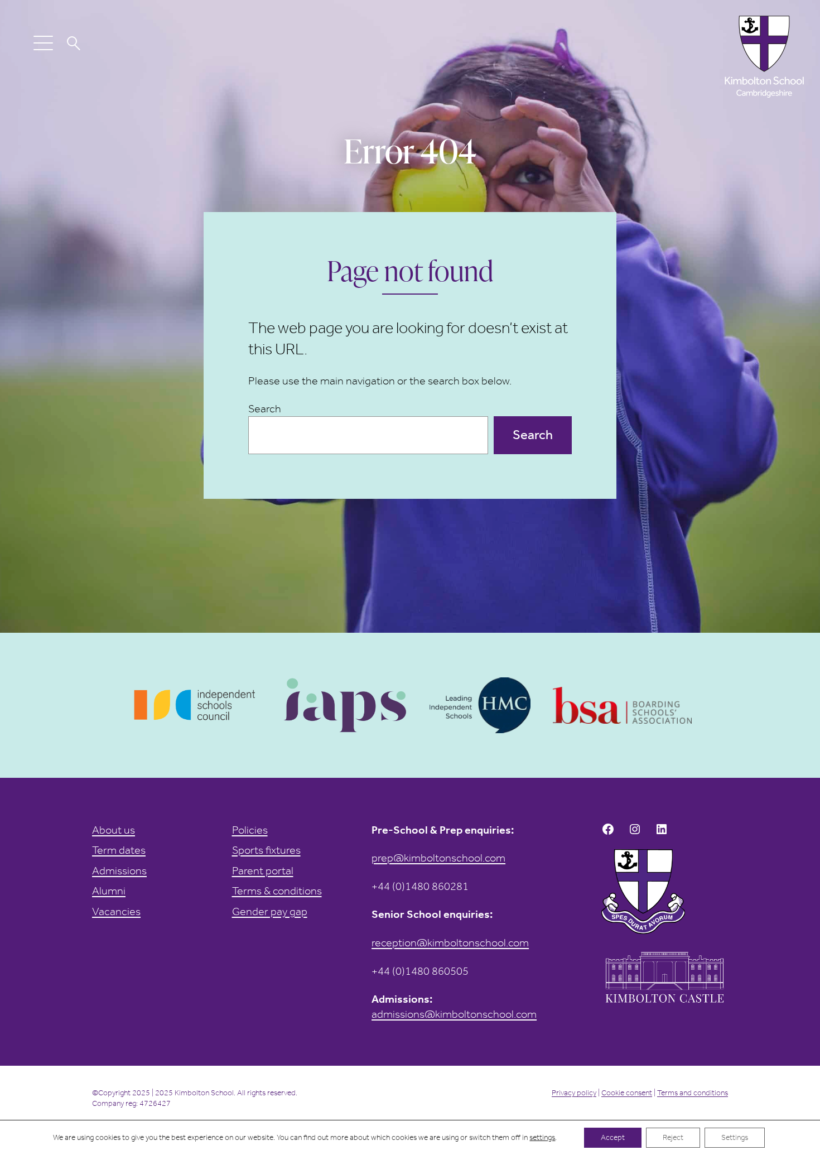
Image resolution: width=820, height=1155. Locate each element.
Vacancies (116, 911)
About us (113, 829)
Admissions (119, 870)
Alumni (109, 890)
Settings (734, 1137)
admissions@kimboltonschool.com (454, 1014)
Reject (673, 1137)
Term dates (119, 849)
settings (542, 1137)
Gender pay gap (269, 911)
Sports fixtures (266, 849)
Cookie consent (626, 1093)
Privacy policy (574, 1093)
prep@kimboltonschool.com (438, 857)
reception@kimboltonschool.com (450, 942)
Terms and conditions (692, 1093)
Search (264, 408)
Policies (250, 829)
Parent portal (262, 870)
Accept (613, 1137)
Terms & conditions (277, 890)
